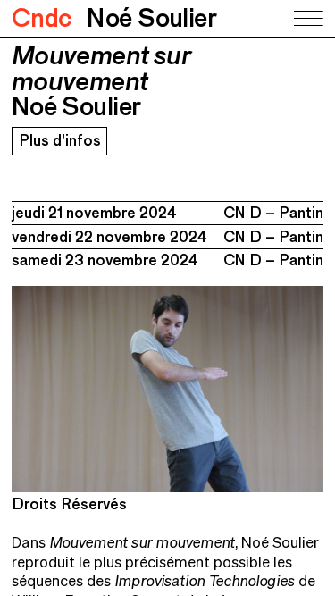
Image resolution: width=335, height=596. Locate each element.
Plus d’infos (60, 140)
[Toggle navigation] (307, 19)
